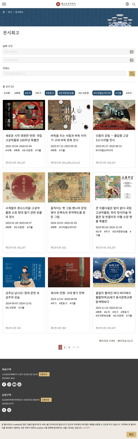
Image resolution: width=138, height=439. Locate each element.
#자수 (129, 93)
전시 (10, 12)
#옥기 (38, 93)
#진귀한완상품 (66, 93)
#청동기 (50, 93)
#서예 (7, 93)
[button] (4, 4)
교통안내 (43, 374)
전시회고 (19, 12)
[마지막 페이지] (78, 347)
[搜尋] (134, 4)
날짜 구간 (8, 46)
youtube (14, 384)
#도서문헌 (83, 93)
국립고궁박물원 (66, 4)
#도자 (28, 93)
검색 (132, 73)
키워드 (6, 68)
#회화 (17, 93)
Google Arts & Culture (19, 384)
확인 (131, 434)
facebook (4, 384)
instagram (9, 384)
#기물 (118, 93)
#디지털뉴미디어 (102, 93)
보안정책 (86, 427)
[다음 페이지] (73, 347)
